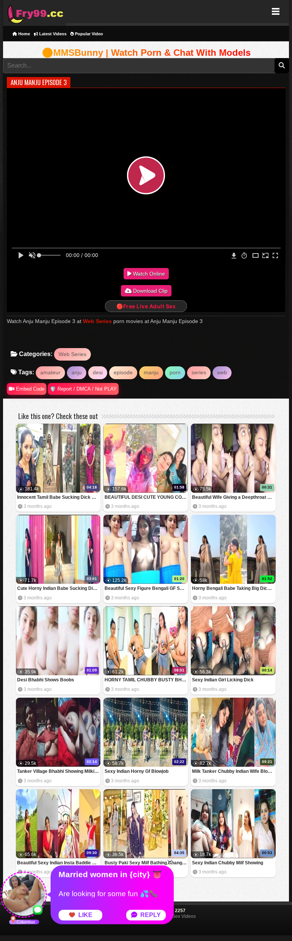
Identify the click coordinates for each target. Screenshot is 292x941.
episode (123, 372)
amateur (50, 372)
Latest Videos (52, 34)
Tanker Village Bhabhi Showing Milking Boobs (58, 771)
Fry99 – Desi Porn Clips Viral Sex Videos (34, 11)
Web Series (97, 321)
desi (98, 372)
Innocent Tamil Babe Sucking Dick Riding (58, 497)
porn (175, 372)
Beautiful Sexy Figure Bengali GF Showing (146, 588)
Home (23, 34)
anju (76, 372)
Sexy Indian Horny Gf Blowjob (136, 771)
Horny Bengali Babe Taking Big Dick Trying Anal (233, 588)
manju (151, 372)
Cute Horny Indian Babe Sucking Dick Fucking (58, 588)
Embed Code (29, 389)
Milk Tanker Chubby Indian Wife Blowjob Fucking (233, 771)
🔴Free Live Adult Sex (146, 306)
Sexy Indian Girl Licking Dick (223, 680)
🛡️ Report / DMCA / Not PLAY (83, 389)
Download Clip (150, 291)
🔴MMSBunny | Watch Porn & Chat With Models (146, 52)
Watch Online (148, 274)
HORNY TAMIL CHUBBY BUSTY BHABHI (146, 680)
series (199, 372)
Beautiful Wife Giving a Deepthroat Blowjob (233, 497)
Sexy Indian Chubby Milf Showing (227, 862)
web (222, 372)
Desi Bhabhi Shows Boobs (45, 680)
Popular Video (88, 34)
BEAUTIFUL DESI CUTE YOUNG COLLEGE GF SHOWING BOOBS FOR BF (146, 497)
